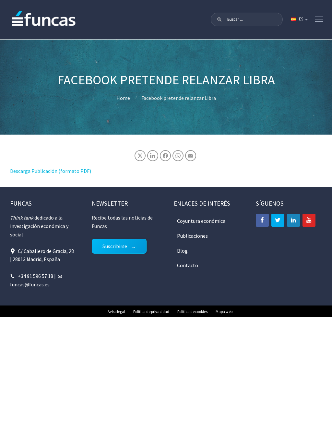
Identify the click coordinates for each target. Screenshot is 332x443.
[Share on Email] (190, 155)
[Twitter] (277, 220)
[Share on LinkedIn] (152, 155)
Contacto (187, 265)
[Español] (299, 19)
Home (123, 98)
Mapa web (224, 311)
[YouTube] (308, 220)
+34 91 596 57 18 (35, 276)
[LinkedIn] (293, 220)
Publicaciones (192, 236)
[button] (219, 19)
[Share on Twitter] (140, 155)
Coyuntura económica (201, 221)
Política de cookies (192, 311)
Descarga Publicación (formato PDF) (50, 171)
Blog (182, 250)
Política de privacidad (151, 311)
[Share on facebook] (165, 155)
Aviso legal (116, 311)
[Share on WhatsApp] (178, 155)
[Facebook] (262, 220)
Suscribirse (114, 246)
